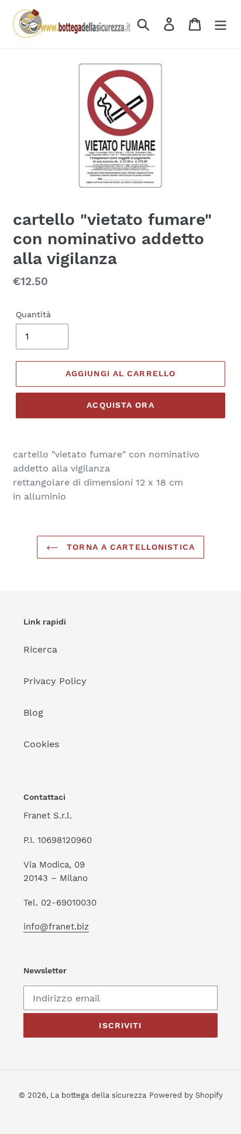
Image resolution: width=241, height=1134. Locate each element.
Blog (33, 712)
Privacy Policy (55, 680)
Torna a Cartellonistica (129, 547)
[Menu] (220, 24)
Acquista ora (120, 405)
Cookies (41, 744)
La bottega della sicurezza (98, 1095)
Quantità (33, 314)
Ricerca (40, 649)
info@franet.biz (56, 926)
